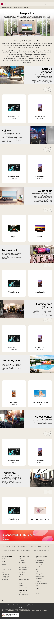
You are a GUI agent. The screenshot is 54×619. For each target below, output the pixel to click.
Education (37, 580)
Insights (37, 588)
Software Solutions (23, 565)
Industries (15, 7)
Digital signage (22, 562)
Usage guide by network (24, 569)
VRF (2, 566)
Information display (8, 7)
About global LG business (7, 607)
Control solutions (5, 574)
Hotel (36, 571)
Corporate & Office (39, 576)
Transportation (38, 578)
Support (37, 593)
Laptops (20, 583)
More (49, 546)
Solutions (4, 564)
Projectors (21, 585)
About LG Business (7, 556)
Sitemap (3, 605)
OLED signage (22, 558)
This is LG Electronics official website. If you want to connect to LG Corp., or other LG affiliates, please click (25, 610)
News (20, 576)
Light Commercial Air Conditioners (6, 570)
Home (3, 7)
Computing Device (24, 579)
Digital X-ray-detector (23, 594)
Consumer (46, 1)
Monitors (21, 581)
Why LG (3, 558)
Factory (37, 585)
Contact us (51, 1)
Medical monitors (22, 592)
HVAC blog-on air (5, 576)
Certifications (22, 572)
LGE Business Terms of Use (13, 605)
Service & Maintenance (7, 578)
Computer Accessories (24, 587)
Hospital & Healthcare (40, 573)
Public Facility (38, 581)
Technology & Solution (23, 571)
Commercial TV (22, 564)
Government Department (41, 583)
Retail (36, 569)
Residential (37, 574)
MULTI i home (5, 568)
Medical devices (23, 590)
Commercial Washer (39, 560)
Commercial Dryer (39, 562)
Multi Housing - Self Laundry (41, 564)
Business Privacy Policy (26, 605)
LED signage (21, 560)
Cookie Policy (35, 605)
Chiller (3, 572)
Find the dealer (5, 579)
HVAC (3, 562)
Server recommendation (24, 567)
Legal (41, 605)
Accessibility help (18, 607)
